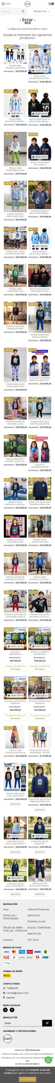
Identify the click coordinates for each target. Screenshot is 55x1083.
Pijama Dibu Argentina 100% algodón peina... (15, 290)
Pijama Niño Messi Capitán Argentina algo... (40, 422)
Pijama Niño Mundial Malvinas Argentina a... (15, 66)
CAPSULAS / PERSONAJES (10, 917)
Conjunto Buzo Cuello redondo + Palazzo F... (15, 842)
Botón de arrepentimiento (27, 1064)
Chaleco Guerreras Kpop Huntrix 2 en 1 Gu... (39, 465)
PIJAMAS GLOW (37, 921)
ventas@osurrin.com (18, 993)
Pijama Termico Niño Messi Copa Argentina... (15, 215)
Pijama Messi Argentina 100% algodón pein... (39, 540)
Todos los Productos (38, 909)
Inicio (6, 909)
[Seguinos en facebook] (12, 1010)
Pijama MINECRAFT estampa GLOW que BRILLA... (15, 460)
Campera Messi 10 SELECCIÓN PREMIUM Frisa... (39, 212)
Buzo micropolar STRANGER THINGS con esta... (40, 290)
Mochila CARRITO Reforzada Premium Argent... (39, 653)
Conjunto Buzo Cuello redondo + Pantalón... (15, 884)
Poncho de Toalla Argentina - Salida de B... (40, 751)
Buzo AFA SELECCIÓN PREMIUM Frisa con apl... (39, 503)
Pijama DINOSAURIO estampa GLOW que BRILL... (39, 615)
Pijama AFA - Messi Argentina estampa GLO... (15, 252)
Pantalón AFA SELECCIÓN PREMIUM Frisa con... (39, 884)
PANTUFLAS (34, 933)
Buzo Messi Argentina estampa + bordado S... (39, 77)
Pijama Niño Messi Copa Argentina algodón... (15, 385)
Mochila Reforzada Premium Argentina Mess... (15, 653)
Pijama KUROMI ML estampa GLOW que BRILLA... (15, 578)
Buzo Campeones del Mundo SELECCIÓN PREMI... (39, 163)
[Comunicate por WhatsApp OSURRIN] (48, 1060)
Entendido (27, 1079)
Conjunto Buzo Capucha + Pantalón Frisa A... (40, 842)
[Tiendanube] (27, 1051)
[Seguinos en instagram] (5, 1010)
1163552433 (12, 988)
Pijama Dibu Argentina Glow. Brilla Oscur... (15, 169)
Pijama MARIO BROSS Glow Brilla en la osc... (15, 615)
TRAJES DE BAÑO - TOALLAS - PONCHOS (15, 929)
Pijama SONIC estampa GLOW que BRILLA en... (15, 503)
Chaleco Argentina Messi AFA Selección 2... (39, 379)
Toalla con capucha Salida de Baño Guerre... (15, 751)
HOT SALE (33, 940)
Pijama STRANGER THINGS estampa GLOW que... (15, 327)
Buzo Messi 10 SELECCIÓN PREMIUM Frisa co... (39, 252)
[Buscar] (23, 11)
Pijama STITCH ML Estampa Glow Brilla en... (15, 540)
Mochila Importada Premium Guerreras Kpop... (15, 702)
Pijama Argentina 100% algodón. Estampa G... (39, 336)
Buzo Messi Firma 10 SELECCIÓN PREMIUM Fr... (39, 120)
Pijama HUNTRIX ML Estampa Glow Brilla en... (15, 422)
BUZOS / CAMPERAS (39, 927)
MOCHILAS (34, 915)
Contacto (8, 940)
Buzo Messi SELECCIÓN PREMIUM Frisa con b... (15, 120)
